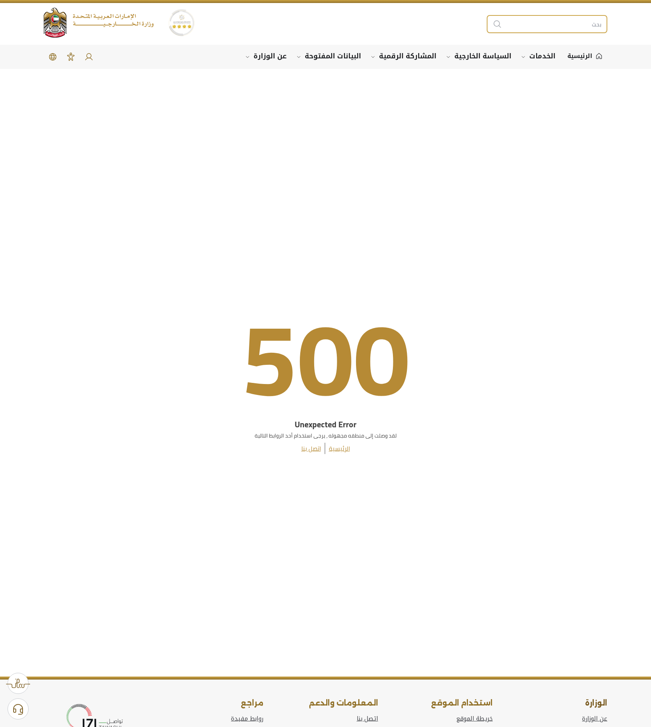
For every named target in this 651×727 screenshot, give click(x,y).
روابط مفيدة (247, 718)
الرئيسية (339, 448)
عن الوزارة (270, 56)
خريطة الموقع (474, 718)
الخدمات (542, 56)
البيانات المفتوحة (333, 56)
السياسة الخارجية (482, 56)
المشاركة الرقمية (407, 56)
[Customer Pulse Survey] (18, 683)
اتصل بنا (311, 448)
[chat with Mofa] (18, 708)
